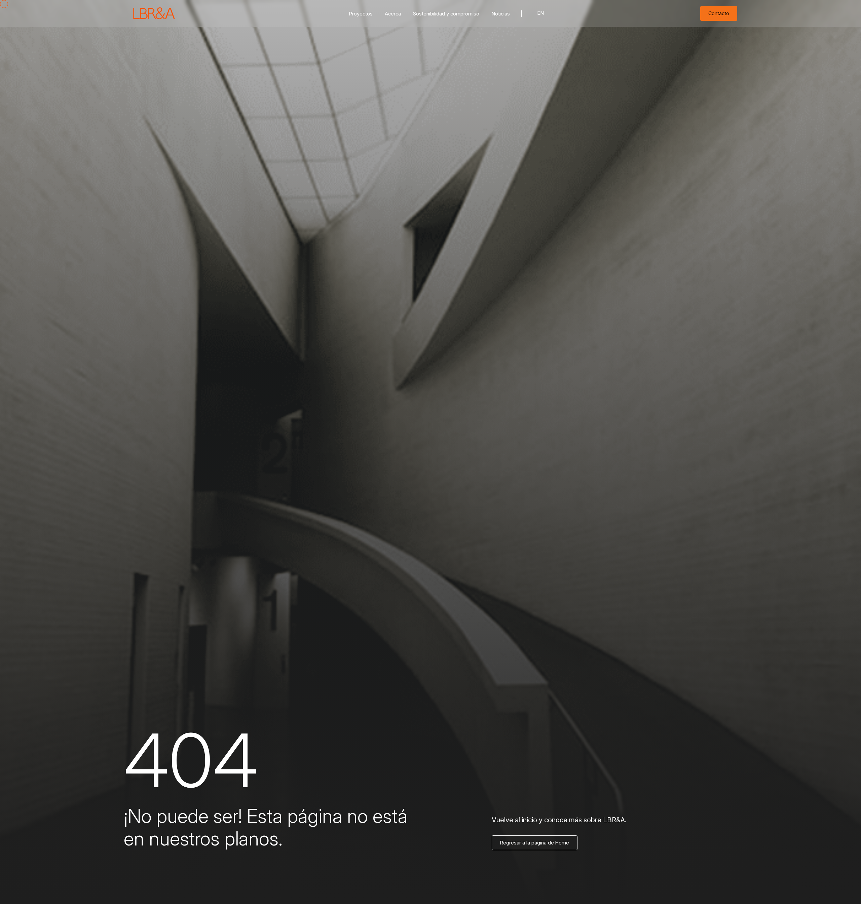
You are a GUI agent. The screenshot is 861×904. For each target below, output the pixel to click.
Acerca (393, 14)
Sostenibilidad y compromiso (446, 14)
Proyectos (361, 14)
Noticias (500, 14)
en (540, 13)
